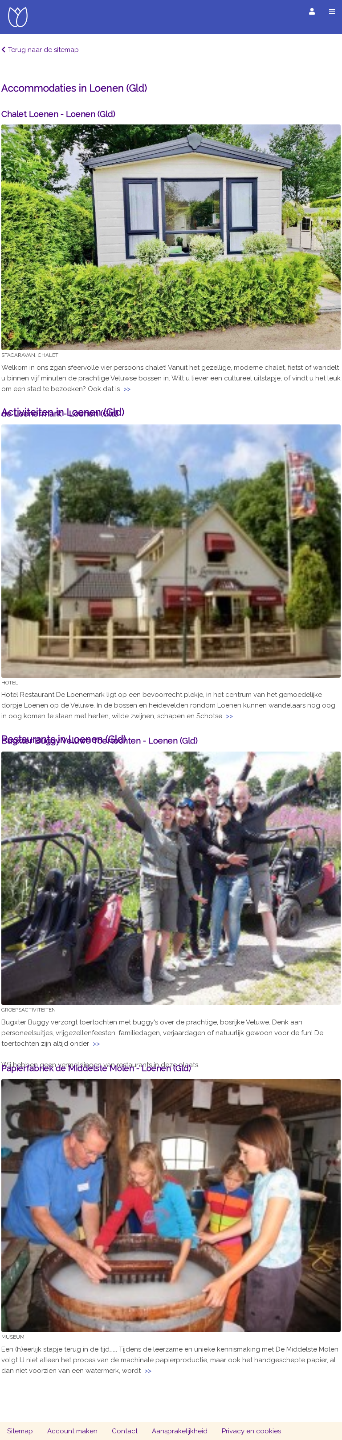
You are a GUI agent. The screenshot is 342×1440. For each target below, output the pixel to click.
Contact (125, 1431)
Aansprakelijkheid (180, 1431)
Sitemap (20, 1431)
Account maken (72, 1431)
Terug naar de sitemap (43, 50)
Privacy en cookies (251, 1431)
